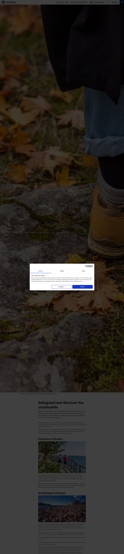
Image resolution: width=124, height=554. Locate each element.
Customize (61, 286)
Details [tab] (62, 271)
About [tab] (83, 271)
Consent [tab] (40, 271)
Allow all (82, 286)
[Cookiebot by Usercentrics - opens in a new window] (86, 266)
